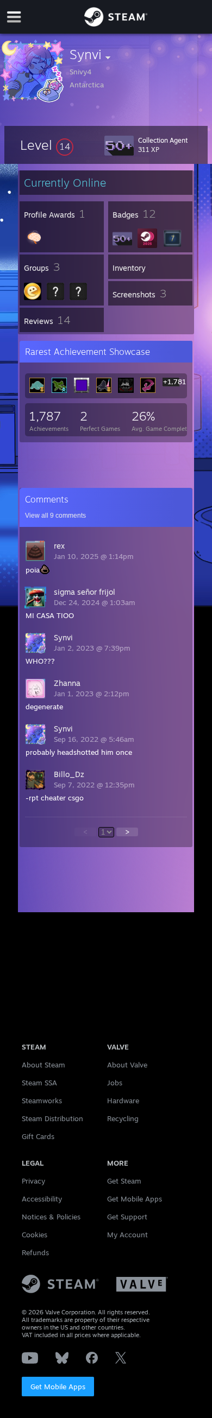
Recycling (123, 1118)
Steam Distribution (52, 1118)
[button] (46, 145)
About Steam (43, 1064)
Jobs (114, 1082)
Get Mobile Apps (57, 1386)
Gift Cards (38, 1136)
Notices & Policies (51, 1216)
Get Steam (124, 1181)
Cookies (34, 1234)
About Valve (127, 1064)
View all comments (55, 515)
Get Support (127, 1216)
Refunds (35, 1252)
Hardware (123, 1100)
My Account (127, 1234)
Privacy (33, 1181)
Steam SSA (39, 1082)
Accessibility (42, 1198)
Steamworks (42, 1100)
